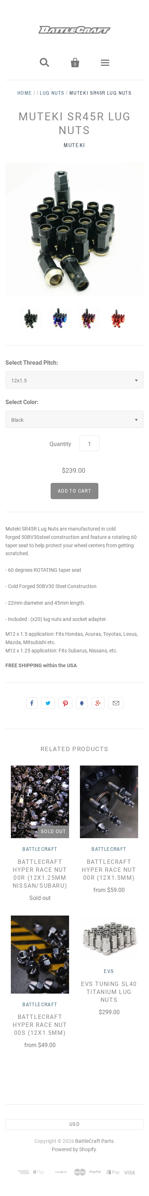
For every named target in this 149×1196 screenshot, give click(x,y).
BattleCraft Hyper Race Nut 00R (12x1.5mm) (109, 869)
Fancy (82, 703)
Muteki (74, 145)
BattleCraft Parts (94, 1141)
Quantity (60, 444)
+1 (98, 703)
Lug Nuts (52, 93)
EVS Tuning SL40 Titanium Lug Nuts (109, 992)
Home (24, 93)
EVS (109, 971)
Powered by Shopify (74, 1149)
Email (115, 703)
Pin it (65, 703)
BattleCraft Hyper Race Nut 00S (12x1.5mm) (40, 1024)
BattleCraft (39, 849)
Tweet (48, 703)
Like (32, 703)
